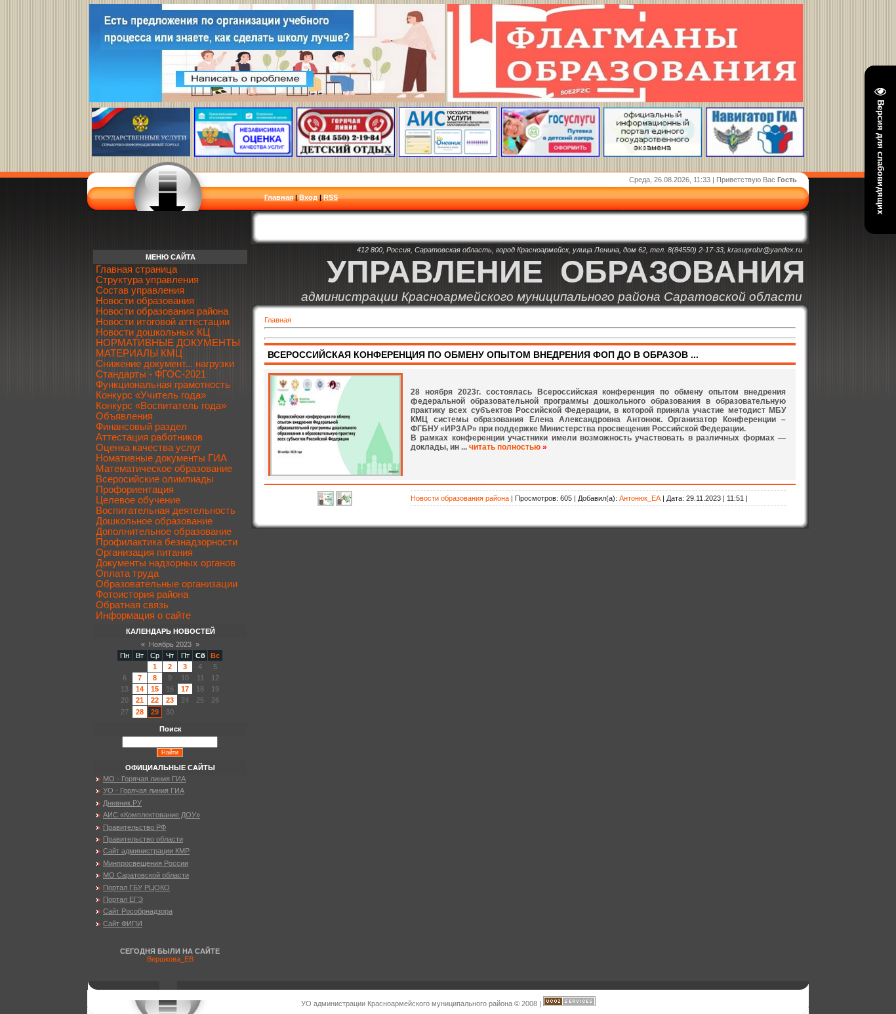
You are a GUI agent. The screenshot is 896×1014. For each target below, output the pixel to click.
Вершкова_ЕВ (170, 959)
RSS (330, 197)
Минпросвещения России (145, 863)
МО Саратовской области (146, 875)
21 (140, 700)
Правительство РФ (134, 827)
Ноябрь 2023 (170, 644)
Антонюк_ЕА (640, 498)
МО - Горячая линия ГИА (144, 779)
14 (140, 689)
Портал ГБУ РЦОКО (136, 887)
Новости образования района (460, 498)
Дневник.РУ (122, 803)
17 (185, 689)
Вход (308, 197)
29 (155, 712)
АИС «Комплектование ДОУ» (151, 815)
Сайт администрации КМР (146, 851)
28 (140, 712)
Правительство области (143, 839)
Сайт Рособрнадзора (138, 911)
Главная (278, 197)
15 (155, 689)
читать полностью (504, 447)
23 (170, 700)
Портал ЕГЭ (123, 899)
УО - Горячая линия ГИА (143, 790)
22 (155, 700)
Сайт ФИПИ (122, 923)
